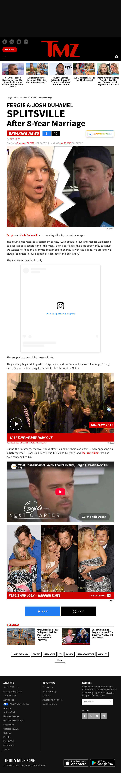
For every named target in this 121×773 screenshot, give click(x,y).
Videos (6, 749)
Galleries (7, 733)
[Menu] (4, 57)
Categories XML (10, 729)
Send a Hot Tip (49, 691)
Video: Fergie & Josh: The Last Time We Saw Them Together (27, 443)
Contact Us (47, 687)
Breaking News (85, 654)
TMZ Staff (14, 139)
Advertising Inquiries (52, 700)
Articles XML (9, 712)
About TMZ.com (11, 687)
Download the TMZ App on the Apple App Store (75, 763)
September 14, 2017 (25, 143)
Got (9, 49)
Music (60, 660)
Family (69, 654)
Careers (46, 696)
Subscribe (110, 702)
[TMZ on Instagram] (26, 41)
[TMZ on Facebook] (4, 41)
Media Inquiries (49, 704)
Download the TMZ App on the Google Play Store (102, 763)
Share (44, 611)
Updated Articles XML (13, 720)
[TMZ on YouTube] (97, 716)
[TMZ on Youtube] (19, 41)
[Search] (117, 57)
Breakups (49, 654)
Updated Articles (11, 716)
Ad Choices (8, 700)
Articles (7, 708)
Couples (102, 654)
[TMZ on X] (11, 41)
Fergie (36, 654)
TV (60, 654)
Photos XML (9, 745)
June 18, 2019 (65, 143)
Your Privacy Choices (19, 704)
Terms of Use (9, 696)
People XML (8, 741)
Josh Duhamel (20, 654)
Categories (8, 725)
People (6, 737)
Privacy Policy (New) (12, 691)
